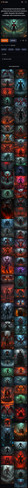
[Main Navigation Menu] (25, 2)
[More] (20, 40)
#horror (17, 49)
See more (13, 45)
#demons (11, 49)
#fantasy (4, 49)
